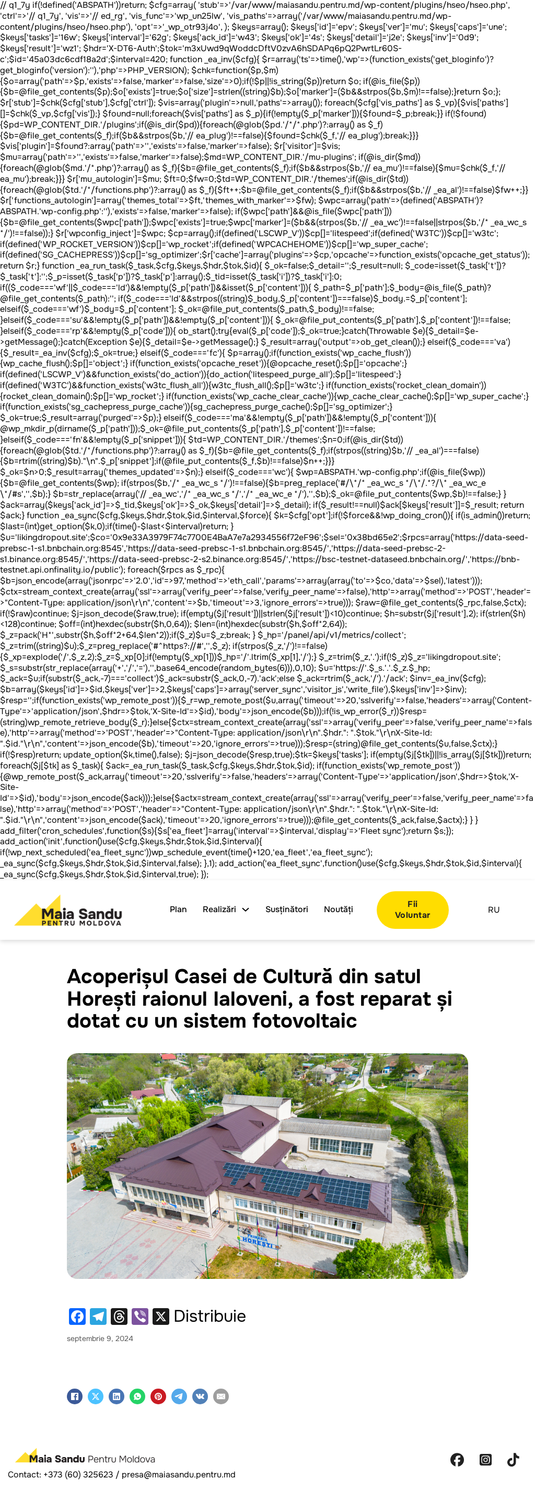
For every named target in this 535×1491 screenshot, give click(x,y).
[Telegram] (179, 1396)
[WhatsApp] (137, 1396)
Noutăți (338, 909)
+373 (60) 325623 (78, 1474)
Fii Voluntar (413, 910)
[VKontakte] (200, 1396)
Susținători (286, 909)
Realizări (219, 909)
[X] (95, 1396)
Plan (178, 909)
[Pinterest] (158, 1396)
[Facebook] (75, 1396)
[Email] (221, 1396)
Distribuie (209, 1316)
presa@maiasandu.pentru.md (179, 1474)
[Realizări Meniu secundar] (245, 909)
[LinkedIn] (116, 1396)
